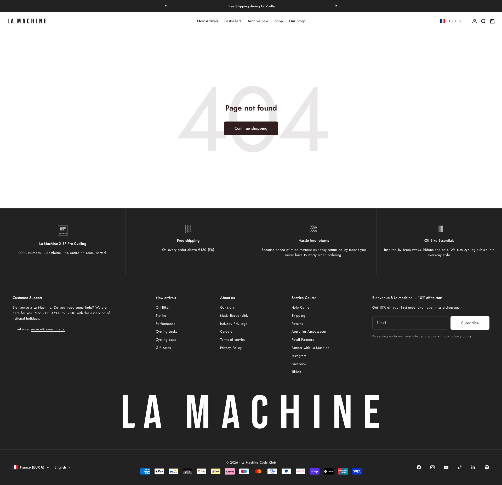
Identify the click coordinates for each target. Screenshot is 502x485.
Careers (226, 331)
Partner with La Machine (311, 347)
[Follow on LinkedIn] (473, 467)
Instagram (299, 355)
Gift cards (163, 347)
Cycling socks (166, 331)
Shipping (298, 315)
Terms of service (233, 339)
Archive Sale (258, 21)
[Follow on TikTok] (459, 467)
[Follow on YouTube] (446, 467)
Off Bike (162, 307)
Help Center (301, 307)
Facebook (299, 363)
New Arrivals (207, 21)
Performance (166, 323)
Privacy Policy (231, 347)
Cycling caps (166, 339)
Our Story (297, 21)
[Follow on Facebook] (418, 467)
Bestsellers (232, 21)
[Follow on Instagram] (432, 467)
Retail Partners (303, 339)
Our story (227, 307)
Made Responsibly (234, 315)
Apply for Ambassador (309, 331)
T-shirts (161, 315)
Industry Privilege (234, 323)
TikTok (296, 371)
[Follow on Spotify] (486, 467)
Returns (297, 323)
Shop (279, 21)
